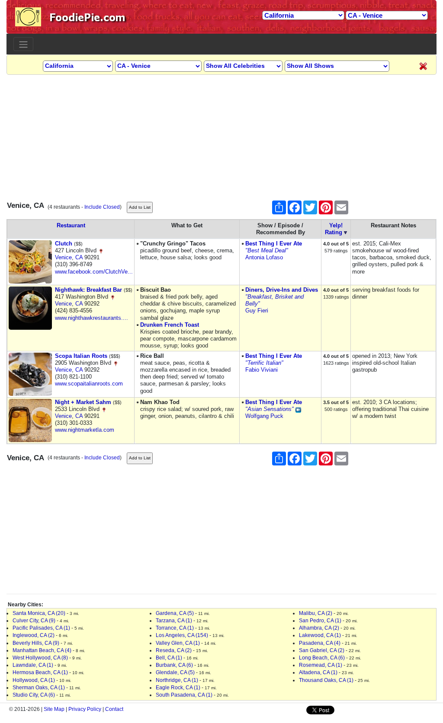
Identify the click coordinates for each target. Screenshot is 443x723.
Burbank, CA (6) (174, 665)
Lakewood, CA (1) (320, 635)
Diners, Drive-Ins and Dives (281, 290)
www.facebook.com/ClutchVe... (94, 271)
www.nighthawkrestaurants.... (91, 318)
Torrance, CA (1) (175, 628)
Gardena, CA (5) (175, 613)
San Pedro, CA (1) (320, 621)
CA (79, 257)
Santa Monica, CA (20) (39, 613)
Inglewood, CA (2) (34, 635)
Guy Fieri (256, 310)
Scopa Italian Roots (81, 356)
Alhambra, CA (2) (319, 628)
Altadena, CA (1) (318, 672)
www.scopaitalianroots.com (89, 383)
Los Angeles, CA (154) (182, 635)
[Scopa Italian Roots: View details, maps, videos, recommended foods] (30, 373)
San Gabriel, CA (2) (321, 650)
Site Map (54, 709)
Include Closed (102, 207)
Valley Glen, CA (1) (178, 643)
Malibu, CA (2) (315, 613)
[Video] (298, 409)
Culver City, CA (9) (34, 621)
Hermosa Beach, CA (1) (40, 672)
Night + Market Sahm (83, 402)
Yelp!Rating (334, 229)
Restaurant (71, 225)
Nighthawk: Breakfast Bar (88, 290)
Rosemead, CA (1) (320, 665)
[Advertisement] (221, 135)
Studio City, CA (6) (34, 695)
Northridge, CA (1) (177, 680)
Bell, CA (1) (169, 658)
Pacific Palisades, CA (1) (41, 628)
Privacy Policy (84, 709)
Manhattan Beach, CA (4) (42, 650)
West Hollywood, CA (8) (40, 658)
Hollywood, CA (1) (34, 680)
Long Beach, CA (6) (322, 658)
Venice (63, 257)
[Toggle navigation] (23, 44)
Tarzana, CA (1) (174, 621)
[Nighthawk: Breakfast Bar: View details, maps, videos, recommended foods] (30, 307)
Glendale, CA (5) (175, 672)
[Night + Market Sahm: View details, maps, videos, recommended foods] (30, 420)
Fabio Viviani (261, 369)
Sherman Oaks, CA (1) (39, 688)
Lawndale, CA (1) (33, 665)
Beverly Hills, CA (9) (36, 643)
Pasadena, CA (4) (319, 643)
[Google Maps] (100, 250)
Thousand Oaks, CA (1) (326, 680)
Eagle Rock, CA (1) (178, 688)
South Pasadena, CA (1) (184, 695)
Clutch (63, 243)
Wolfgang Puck (264, 416)
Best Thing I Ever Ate (273, 243)
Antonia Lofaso (264, 257)
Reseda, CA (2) (174, 650)
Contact (114, 709)
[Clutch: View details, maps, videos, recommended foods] (30, 261)
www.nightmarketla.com (84, 430)
